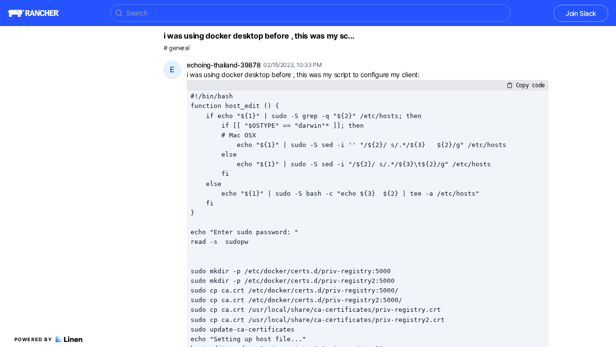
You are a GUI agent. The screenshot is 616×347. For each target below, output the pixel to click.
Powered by (33, 339)
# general (176, 48)
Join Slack (580, 13)
